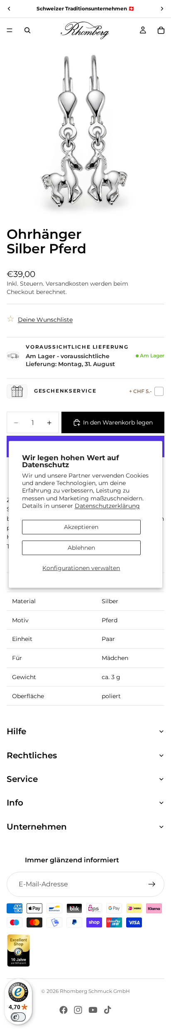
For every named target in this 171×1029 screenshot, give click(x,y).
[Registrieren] (152, 884)
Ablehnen (81, 547)
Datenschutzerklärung (107, 506)
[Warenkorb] (161, 30)
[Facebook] (63, 1010)
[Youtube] (93, 1010)
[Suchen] (27, 30)
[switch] (18, 1017)
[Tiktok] (107, 1010)
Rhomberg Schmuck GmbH (95, 991)
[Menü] (9, 30)
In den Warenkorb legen (118, 422)
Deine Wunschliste (45, 319)
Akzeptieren (81, 527)
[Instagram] (78, 1010)
